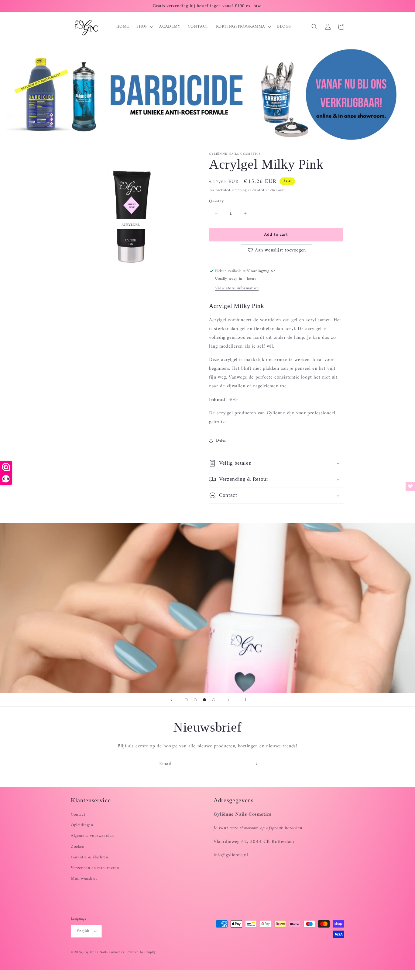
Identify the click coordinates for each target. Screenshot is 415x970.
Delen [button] (221, 440)
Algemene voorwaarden (92, 836)
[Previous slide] (171, 699)
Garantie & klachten (89, 857)
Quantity (216, 201)
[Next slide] (228, 699)
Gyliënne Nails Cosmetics (104, 952)
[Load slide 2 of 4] (195, 699)
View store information (237, 288)
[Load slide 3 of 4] (204, 699)
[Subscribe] (255, 764)
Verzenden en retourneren (95, 868)
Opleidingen (82, 825)
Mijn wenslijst (84, 878)
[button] (144, 26)
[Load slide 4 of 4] (213, 699)
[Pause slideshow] (243, 699)
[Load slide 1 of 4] (186, 699)
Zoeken (77, 846)
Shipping (239, 190)
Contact (78, 814)
